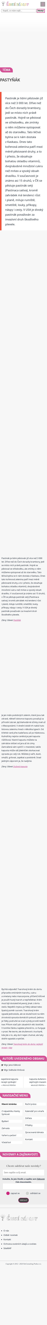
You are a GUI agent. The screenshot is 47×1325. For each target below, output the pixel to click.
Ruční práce (30, 1104)
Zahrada (6, 1128)
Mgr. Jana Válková (12, 1065)
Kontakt (29, 1139)
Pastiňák (17, 620)
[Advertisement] (23, 38)
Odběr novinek (11, 1235)
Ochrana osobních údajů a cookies (20, 1244)
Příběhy (28, 1125)
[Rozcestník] (42, 4)
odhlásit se (35, 1193)
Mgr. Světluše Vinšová (14, 1070)
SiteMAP (7, 1248)
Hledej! (41, 11)
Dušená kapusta (20, 766)
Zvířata (28, 1118)
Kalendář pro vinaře (34, 1111)
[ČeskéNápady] (15, 6)
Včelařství (6, 1142)
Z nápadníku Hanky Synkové (11, 1113)
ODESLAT (23, 1200)
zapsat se (15, 1193)
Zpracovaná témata (34, 1132)
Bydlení (5, 1121)
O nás (6, 1230)
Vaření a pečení (9, 1135)
